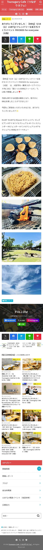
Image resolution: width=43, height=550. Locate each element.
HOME (5, 527)
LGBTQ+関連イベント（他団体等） (16, 497)
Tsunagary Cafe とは (16, 9)
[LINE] (27, 14)
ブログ (5, 483)
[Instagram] (23, 14)
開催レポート (6, 19)
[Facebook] (16, 14)
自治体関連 (6, 490)
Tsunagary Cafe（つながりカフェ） (21, 3)
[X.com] (20, 14)
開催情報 (29, 9)
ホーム (4, 9)
